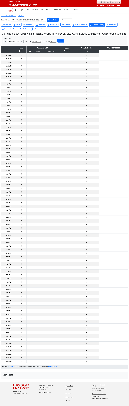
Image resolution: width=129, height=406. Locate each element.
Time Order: (28, 41)
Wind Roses (112, 25)
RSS (68, 401)
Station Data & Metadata (8, 16)
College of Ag (17, 391)
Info (42, 10)
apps (118, 5)
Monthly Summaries (81, 25)
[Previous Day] (5, 41)
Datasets (35, 10)
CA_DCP (21, 16)
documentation (52, 366)
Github (69, 393)
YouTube (69, 397)
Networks (49, 10)
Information (7, 25)
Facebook (70, 386)
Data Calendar (26, 29)
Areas (27, 10)
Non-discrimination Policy (99, 394)
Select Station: (5, 20)
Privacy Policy (95, 396)
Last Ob (18, 25)
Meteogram (41, 25)
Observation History (98, 25)
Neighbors (66, 25)
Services (66, 10)
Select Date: (7, 38)
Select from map (66, 20)
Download (38, 29)
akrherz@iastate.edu (45, 392)
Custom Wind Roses (10, 29)
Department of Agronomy (20, 393)
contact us (100, 5)
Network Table (54, 25)
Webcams (75, 10)
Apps (21, 10)
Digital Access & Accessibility (100, 398)
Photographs (29, 25)
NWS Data (57, 10)
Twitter (69, 389)
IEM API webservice (12, 366)
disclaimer (110, 5)
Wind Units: (46, 41)
